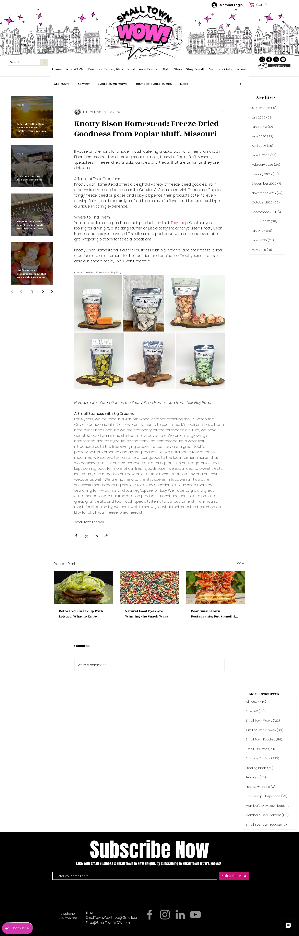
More (184, 84)
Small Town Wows (112, 84)
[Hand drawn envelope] (262, 65)
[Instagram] (164, 914)
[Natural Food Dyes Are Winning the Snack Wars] (149, 587)
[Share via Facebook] (76, 536)
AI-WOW (83, 84)
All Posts (61, 84)
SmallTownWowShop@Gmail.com (112, 917)
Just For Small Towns (153, 84)
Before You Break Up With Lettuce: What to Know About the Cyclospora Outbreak (81, 614)
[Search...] (44, 62)
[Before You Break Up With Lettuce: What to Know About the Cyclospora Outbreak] (83, 587)
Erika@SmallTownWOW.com (108, 922)
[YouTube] (283, 59)
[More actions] (222, 111)
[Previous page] (21, 291)
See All (240, 563)
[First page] (11, 291)
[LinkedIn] (276, 59)
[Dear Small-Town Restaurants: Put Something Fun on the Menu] (215, 587)
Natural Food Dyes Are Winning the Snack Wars (146, 614)
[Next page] (43, 291)
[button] (259, 4)
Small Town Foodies (89, 522)
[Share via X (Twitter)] (86, 536)
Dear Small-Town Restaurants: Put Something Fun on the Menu (215, 614)
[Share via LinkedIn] (96, 536)
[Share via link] (106, 536)
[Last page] (52, 291)
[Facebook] (269, 59)
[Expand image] (98, 303)
